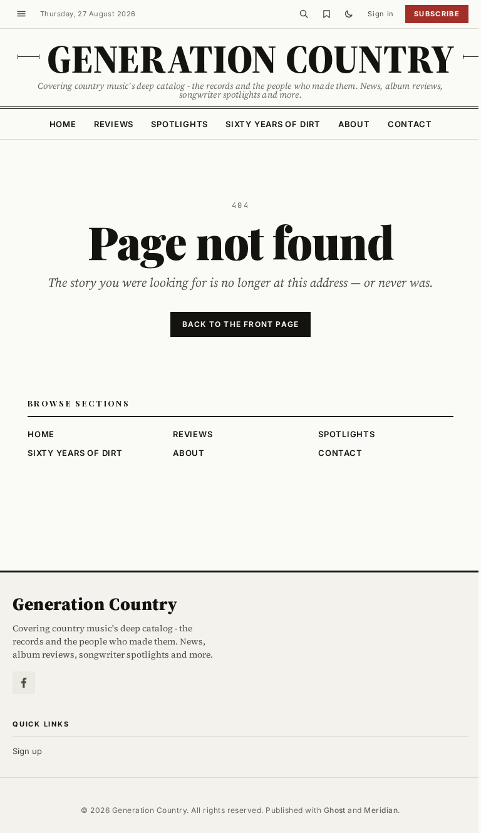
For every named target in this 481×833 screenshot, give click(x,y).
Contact (410, 124)
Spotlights (179, 124)
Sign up (27, 751)
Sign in (381, 13)
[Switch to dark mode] (349, 14)
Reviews (113, 124)
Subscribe (437, 13)
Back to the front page (240, 324)
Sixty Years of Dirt (273, 124)
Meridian (381, 810)
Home (62, 124)
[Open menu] (21, 14)
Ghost (335, 810)
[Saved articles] (326, 14)
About (354, 124)
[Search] (304, 14)
